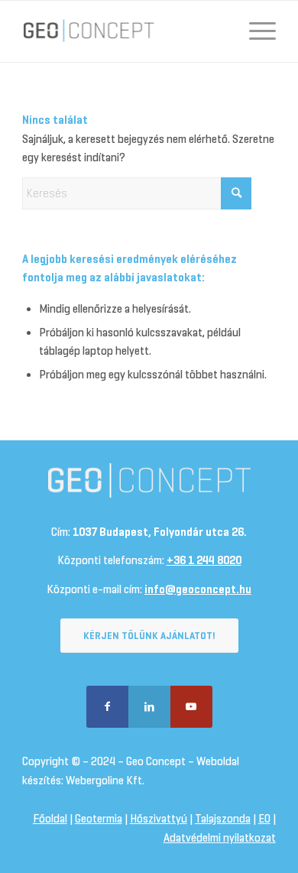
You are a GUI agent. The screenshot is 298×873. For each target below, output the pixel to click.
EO (264, 819)
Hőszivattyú (158, 819)
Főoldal (50, 819)
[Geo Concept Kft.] (123, 31)
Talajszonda (223, 819)
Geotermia (98, 819)
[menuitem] (255, 31)
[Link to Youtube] (191, 707)
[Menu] (255, 31)
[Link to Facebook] (107, 707)
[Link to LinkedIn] (149, 707)
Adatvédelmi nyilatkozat (220, 838)
